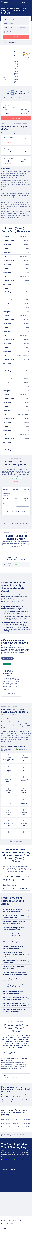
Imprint (3, 1220)
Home (3, 1134)
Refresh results (15, 481)
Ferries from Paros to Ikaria (9, 1123)
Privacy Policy (23, 1220)
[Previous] (4, 558)
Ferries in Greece (19, 1134)
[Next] (28, 92)
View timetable (8, 163)
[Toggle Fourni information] (28, 1077)
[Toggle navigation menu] (30, 2)
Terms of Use (13, 1220)
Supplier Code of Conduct (9, 1224)
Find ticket (8, 142)
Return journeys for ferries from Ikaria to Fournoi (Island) (15, 1101)
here (16, 525)
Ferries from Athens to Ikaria (10, 1119)
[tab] (8, 97)
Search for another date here (16, 513)
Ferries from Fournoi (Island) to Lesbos (13, 1127)
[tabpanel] (16, 680)
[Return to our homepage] (4, 2)
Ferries (9, 1134)
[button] (9, 28)
